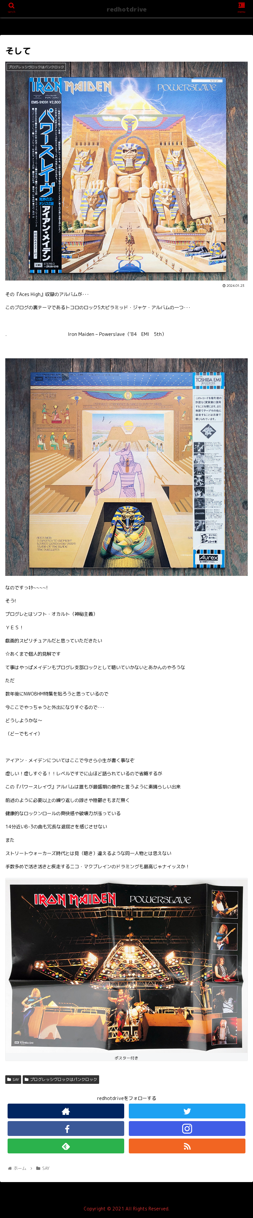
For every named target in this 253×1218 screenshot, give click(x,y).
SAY (16, 1079)
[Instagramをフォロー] (187, 1128)
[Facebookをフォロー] (66, 1128)
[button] (233, 810)
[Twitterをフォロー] (187, 1111)
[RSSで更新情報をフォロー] (187, 1146)
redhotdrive (127, 9)
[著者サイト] (66, 1111)
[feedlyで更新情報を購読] (66, 1146)
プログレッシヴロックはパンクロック (63, 1079)
